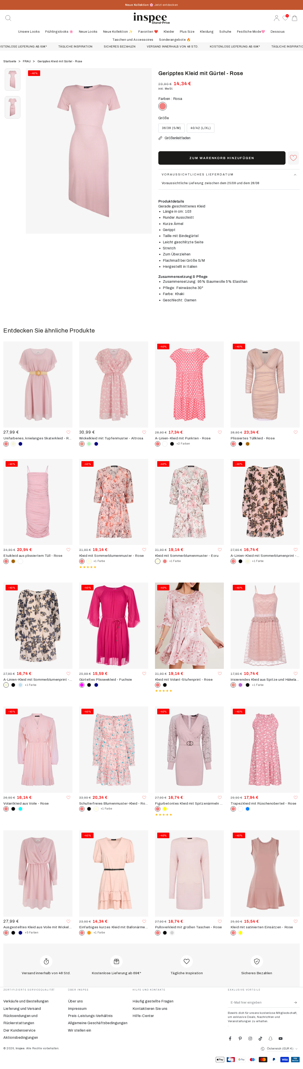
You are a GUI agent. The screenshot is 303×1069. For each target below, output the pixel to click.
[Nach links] (31, 156)
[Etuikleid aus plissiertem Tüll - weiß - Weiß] (20, 561)
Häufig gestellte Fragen (153, 1001)
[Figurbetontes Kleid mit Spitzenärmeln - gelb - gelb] (165, 809)
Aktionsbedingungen (20, 1037)
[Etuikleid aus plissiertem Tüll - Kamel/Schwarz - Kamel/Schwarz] (13, 561)
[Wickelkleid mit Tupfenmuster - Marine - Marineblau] (96, 444)
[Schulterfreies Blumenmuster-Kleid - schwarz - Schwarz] (89, 809)
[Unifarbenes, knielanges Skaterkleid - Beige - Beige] (13, 444)
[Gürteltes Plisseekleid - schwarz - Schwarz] (89, 685)
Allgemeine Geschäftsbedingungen (98, 1023)
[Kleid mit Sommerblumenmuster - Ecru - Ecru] (89, 561)
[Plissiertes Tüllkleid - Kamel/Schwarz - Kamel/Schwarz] (247, 444)
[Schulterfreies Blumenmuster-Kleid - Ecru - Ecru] (96, 809)
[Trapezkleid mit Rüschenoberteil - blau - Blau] (247, 809)
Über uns (75, 1001)
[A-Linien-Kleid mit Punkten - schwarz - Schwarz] (172, 444)
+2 (183, 443)
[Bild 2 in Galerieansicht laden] (12, 107)
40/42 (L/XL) (200, 129)
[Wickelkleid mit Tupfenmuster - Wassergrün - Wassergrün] (89, 444)
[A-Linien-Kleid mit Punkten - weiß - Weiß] (165, 444)
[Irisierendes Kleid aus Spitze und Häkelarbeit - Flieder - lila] (240, 685)
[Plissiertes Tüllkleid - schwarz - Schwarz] (240, 444)
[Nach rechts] (146, 156)
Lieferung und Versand (22, 1009)
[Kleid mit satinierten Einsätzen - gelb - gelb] (240, 932)
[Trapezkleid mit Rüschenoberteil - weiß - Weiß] (240, 809)
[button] (8, 18)
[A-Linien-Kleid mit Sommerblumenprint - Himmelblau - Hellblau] (20, 685)
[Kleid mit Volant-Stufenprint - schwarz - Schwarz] (165, 685)
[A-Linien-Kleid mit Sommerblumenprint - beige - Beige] (247, 561)
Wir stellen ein (79, 1030)
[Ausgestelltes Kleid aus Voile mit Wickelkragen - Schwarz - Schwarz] (13, 932)
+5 (31, 932)
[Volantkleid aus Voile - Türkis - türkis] (20, 809)
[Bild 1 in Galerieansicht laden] (12, 80)
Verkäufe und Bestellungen (26, 1001)
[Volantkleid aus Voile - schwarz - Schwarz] (13, 809)
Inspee (20, 1048)
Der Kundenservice (19, 1030)
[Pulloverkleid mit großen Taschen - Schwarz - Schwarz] (165, 932)
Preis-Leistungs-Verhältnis (90, 1016)
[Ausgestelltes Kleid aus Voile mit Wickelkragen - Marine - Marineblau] (20, 932)
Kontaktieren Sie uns (150, 1009)
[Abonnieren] (297, 1002)
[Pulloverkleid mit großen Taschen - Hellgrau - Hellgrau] (172, 932)
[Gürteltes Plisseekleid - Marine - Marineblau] (96, 685)
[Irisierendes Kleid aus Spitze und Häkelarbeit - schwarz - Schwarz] (247, 685)
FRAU (27, 61)
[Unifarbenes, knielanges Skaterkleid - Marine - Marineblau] (20, 444)
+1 (99, 561)
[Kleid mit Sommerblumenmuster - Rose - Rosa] (165, 561)
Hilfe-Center (143, 1016)
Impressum (77, 1009)
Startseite (10, 61)
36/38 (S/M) (172, 129)
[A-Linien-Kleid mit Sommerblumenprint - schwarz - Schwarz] (240, 561)
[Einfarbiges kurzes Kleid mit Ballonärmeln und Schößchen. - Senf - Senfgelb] (89, 932)
